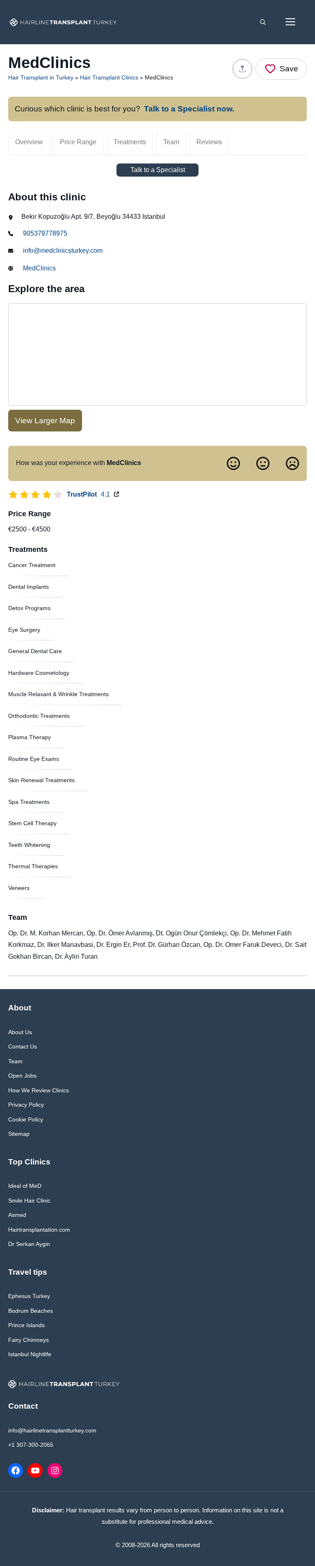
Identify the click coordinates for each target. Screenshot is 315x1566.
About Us (20, 1032)
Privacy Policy (26, 1104)
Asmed (17, 1215)
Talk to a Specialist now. (189, 108)
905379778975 (45, 233)
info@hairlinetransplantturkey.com (52, 1430)
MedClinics (39, 268)
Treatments (130, 141)
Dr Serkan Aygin (29, 1244)
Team (171, 141)
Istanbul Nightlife (29, 1354)
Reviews (209, 141)
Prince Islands (26, 1325)
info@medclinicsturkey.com (63, 250)
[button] (263, 22)
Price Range (78, 141)
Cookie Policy (25, 1119)
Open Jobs (22, 1075)
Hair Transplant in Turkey (40, 77)
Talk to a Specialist (157, 169)
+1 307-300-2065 (30, 1444)
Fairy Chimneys (28, 1340)
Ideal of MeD (24, 1185)
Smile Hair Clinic (29, 1200)
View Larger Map (45, 420)
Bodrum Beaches (30, 1310)
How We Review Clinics (38, 1090)
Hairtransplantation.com (39, 1229)
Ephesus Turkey (29, 1296)
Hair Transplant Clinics (109, 77)
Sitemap (19, 1133)
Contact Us (22, 1046)
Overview (29, 141)
